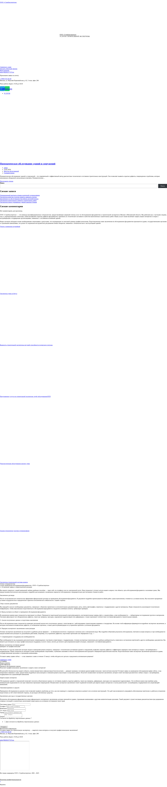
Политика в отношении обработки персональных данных (19, 725)
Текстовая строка (6, 704)
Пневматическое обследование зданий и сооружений (27, 163)
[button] (5, 67)
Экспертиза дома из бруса (8, 293)
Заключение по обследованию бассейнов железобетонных (19, 199)
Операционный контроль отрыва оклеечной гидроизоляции (20, 195)
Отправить (4, 727)
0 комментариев (9, 173)
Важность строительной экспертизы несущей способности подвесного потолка (26, 345)
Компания (4, 708)
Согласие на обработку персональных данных (16, 718)
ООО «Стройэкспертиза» (8, 2)
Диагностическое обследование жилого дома (15, 463)
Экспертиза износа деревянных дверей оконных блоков (18, 202)
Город (2, 712)
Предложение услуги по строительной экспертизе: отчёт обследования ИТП (25, 396)
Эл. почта (4, 710)
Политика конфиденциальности (10, 779)
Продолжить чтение (6, 181)
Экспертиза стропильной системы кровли (14, 582)
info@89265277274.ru (7, 72)
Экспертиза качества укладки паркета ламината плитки (18, 197)
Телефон (3, 706)
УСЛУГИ (7, 93)
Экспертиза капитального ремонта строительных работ (18, 200)
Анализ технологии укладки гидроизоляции (14, 531)
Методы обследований (11, 171)
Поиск (2, 183)
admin (6, 168)
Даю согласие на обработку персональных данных (22, 722)
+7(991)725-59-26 (5, 79)
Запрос (2, 716)
